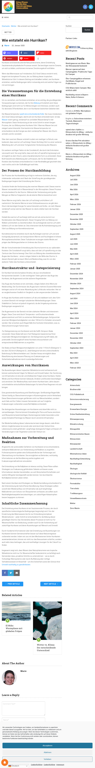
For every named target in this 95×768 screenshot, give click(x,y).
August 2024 (75, 293)
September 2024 (76, 289)
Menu (6, 17)
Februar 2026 (75, 204)
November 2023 (76, 338)
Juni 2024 (74, 303)
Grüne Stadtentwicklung (80, 414)
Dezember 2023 (76, 333)
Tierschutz (74, 488)
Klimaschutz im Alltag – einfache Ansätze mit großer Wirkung (79, 145)
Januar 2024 (75, 328)
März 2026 (74, 199)
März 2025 (74, 259)
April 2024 (74, 313)
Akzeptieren (47, 745)
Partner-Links (71, 38)
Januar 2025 (75, 269)
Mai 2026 (73, 190)
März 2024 (74, 318)
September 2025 (76, 229)
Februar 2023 (75, 368)
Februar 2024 (75, 323)
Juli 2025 (73, 239)
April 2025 (74, 254)
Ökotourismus (76, 479)
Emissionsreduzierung (79, 399)
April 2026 (74, 194)
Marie (6, 46)
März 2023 (74, 363)
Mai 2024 (73, 308)
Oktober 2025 (75, 224)
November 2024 (76, 279)
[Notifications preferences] (4, 762)
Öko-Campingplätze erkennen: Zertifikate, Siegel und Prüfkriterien (78, 81)
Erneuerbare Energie (78, 409)
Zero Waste (75, 508)
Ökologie (74, 469)
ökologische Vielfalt (78, 474)
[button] (10, 53)
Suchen (69, 26)
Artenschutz (75, 385)
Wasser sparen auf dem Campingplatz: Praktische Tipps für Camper (79, 71)
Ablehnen (47, 752)
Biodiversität (75, 389)
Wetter (13, 26)
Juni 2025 (74, 244)
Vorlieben (47, 759)
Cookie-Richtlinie (36, 765)
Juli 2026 (73, 180)
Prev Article (13, 584)
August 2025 (75, 234)
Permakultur (75, 484)
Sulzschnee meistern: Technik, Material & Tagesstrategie (79, 121)
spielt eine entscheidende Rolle (32, 114)
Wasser (5, 120)
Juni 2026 (74, 185)
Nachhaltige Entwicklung (80, 459)
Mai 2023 (73, 353)
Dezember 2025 (76, 214)
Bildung (37, 103)
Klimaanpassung (77, 419)
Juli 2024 (73, 298)
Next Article (50, 584)
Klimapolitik (75, 429)
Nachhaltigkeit (76, 464)
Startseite (6, 26)
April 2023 (74, 358)
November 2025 (76, 219)
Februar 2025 (75, 264)
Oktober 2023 (75, 343)
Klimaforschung (76, 424)
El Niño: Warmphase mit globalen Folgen (14, 628)
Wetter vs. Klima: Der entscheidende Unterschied (46, 647)
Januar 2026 (75, 209)
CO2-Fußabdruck (77, 394)
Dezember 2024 (76, 274)
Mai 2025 (73, 249)
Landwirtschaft (76, 449)
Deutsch (15, 766)
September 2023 (76, 348)
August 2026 (75, 176)
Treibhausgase (76, 493)
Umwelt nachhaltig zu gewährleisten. (16, 565)
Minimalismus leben (78, 454)
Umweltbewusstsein (78, 498)
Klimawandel (75, 444)
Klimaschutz (75, 439)
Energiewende (76, 404)
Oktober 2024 (75, 284)
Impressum (60, 765)
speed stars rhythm (74, 130)
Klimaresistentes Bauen (80, 434)
